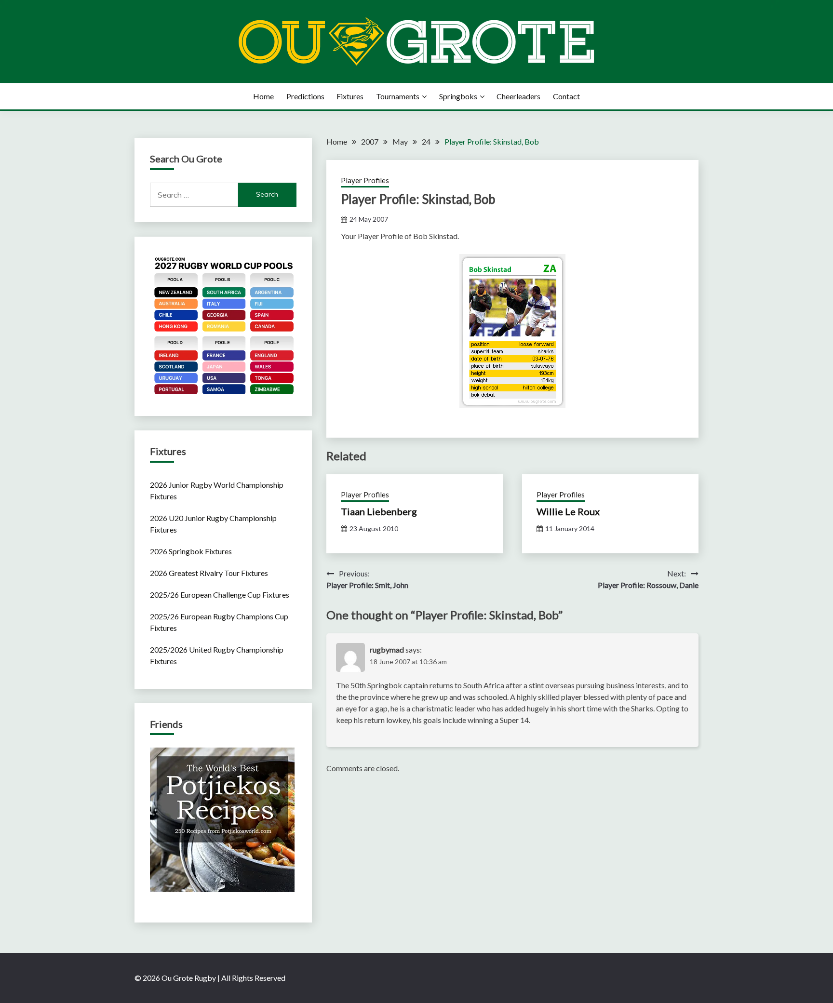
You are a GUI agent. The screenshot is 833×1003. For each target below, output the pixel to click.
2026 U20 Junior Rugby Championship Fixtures (213, 523)
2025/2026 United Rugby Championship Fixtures (216, 655)
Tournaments (397, 96)
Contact (566, 96)
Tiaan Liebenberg (379, 511)
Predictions (305, 96)
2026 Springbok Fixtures (191, 551)
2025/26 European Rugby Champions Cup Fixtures (219, 622)
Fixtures (349, 96)
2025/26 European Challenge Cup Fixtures (219, 594)
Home (263, 96)
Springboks (458, 96)
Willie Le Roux (568, 511)
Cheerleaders (518, 96)
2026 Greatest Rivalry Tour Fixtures (209, 572)
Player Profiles (365, 180)
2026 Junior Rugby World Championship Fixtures (216, 490)
